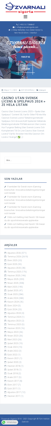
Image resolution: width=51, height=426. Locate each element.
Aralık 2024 (13, 298)
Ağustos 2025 (14, 268)
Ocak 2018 (13, 373)
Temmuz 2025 (14, 272)
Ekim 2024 (13, 305)
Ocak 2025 (13, 294)
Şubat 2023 (13, 343)
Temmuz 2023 (14, 324)
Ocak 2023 (13, 347)
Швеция (42, 90)
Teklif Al (25, 57)
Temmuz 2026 (14, 256)
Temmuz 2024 (14, 317)
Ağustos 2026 (14, 253)
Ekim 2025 (13, 260)
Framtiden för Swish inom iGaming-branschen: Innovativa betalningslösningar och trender (24, 190)
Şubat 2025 (13, 290)
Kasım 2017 (13, 381)
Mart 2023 (12, 339)
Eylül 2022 (12, 355)
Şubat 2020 (13, 362)
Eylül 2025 (12, 264)
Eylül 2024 (12, 309)
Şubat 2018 (13, 369)
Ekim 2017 (13, 385)
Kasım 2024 (13, 302)
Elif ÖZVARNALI (27, 90)
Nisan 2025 (13, 283)
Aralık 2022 (13, 351)
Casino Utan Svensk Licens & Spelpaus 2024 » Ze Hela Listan (23, 101)
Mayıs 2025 (13, 279)
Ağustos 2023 (14, 321)
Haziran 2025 (14, 275)
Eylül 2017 (12, 388)
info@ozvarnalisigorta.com (27, 27)
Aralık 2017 (13, 377)
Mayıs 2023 (13, 332)
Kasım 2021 (13, 358)
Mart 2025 (12, 287)
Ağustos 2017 (14, 392)
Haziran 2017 (14, 396)
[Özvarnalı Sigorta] (25, 7)
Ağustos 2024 (14, 313)
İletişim (25, 69)
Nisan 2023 (13, 336)
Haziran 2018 (14, 366)
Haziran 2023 (14, 328)
